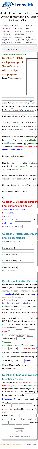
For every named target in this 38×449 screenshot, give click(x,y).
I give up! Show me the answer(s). (19, 436)
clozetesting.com (31, 444)
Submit (19, 430)
